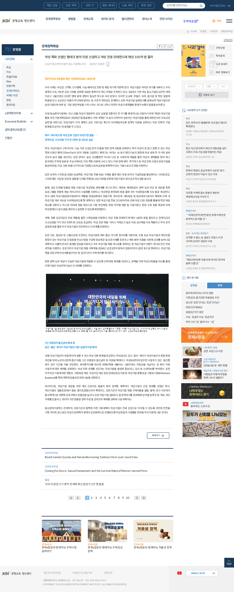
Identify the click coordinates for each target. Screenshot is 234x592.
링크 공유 (170, 46)
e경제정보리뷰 (13, 113)
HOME (194, 31)
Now (8, 81)
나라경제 (213, 31)
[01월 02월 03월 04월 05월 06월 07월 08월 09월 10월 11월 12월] (210, 86)
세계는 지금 (11, 95)
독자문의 (220, 55)
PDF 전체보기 (222, 72)
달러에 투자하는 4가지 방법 (199, 293)
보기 (224, 86)
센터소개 (147, 19)
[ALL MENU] (229, 21)
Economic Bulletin (16, 121)
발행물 (72, 19)
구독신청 (220, 47)
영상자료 (10, 105)
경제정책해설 (227, 31)
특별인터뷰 (11, 77)
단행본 (8, 138)
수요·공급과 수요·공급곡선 (199, 317)
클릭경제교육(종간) (15, 130)
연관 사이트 (166, 19)
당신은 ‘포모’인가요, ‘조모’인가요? (202, 302)
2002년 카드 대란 (194, 312)
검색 (201, 6)
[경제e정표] (207, 335)
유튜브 (179, 573)
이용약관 (108, 573)
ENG (219, 20)
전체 (219, 285)
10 (127, 498)
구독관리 (227, 40)
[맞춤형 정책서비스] (207, 391)
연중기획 (10, 86)
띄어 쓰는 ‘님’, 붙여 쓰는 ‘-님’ (200, 322)
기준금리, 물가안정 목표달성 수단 (202, 297)
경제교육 (88, 19)
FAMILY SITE (198, 573)
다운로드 (108, 64)
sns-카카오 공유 (159, 46)
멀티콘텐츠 (128, 19)
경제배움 (191, 21)
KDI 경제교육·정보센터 (18, 21)
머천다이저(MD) (194, 307)
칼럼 (8, 100)
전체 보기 (220, 6)
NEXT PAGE (144, 498)
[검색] (184, 6)
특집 (8, 67)
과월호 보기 (209, 94)
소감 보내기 (221, 64)
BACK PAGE (71, 498)
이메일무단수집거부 (82, 573)
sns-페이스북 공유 (165, 46)
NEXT (137, 498)
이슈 (8, 72)
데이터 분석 (107, 19)
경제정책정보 (52, 19)
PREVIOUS (78, 498)
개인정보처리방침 (52, 573)
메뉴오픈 (30, 59)
